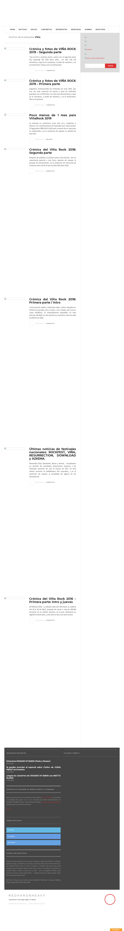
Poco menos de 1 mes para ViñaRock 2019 (52, 116)
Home (12, 29)
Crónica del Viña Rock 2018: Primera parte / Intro (52, 301)
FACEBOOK (11, 836)
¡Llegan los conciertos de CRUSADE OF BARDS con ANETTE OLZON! (33, 776)
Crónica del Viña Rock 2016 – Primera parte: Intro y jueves (52, 600)
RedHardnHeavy (27, 895)
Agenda (88, 29)
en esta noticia (47, 797)
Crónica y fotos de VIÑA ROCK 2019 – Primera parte (52, 82)
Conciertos (46, 29)
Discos (34, 29)
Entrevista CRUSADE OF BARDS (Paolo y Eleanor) (28, 761)
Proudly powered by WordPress (17, 903)
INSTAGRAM (11, 842)
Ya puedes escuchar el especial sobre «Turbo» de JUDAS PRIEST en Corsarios (33, 768)
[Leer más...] (31, 70)
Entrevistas (61, 29)
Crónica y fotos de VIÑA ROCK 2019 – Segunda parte (52, 50)
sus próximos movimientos (51, 802)
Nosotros (100, 29)
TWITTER (11, 830)
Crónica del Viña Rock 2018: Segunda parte (52, 151)
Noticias (23, 29)
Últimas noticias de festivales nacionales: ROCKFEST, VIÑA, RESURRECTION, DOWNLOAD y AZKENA (52, 453)
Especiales (76, 29)
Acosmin (42, 903)
